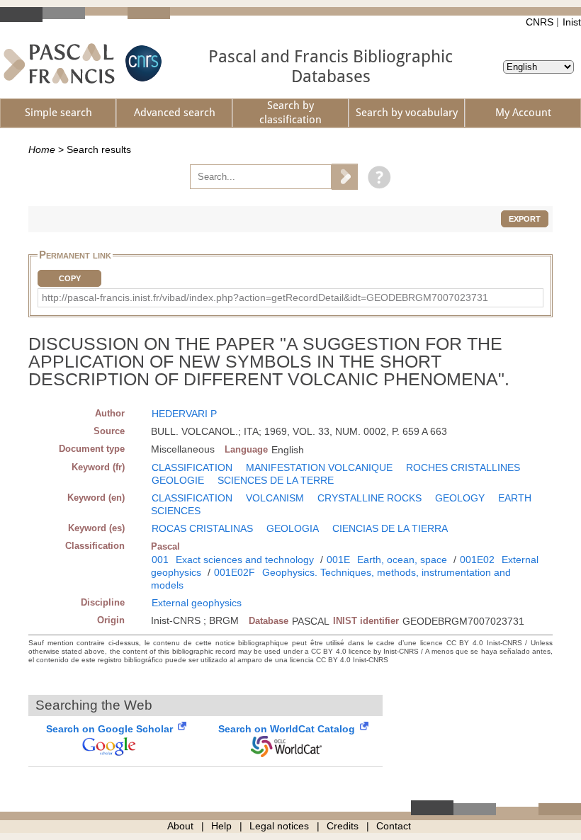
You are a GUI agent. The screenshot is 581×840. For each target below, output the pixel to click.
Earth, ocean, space (402, 559)
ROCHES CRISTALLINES (463, 467)
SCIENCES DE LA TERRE (276, 480)
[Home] (59, 63)
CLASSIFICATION (192, 467)
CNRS (539, 22)
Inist (572, 22)
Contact (393, 826)
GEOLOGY (460, 498)
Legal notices (279, 826)
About (180, 826)
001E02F (234, 572)
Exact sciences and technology (245, 559)
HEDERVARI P (184, 413)
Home (41, 149)
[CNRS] (141, 63)
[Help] (376, 176)
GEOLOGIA (292, 528)
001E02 (477, 559)
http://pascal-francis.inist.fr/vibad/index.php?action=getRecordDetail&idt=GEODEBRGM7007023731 (265, 297)
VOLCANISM (275, 498)
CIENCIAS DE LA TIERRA (390, 528)
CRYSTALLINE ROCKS (369, 498)
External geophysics (197, 602)
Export (525, 219)
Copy (70, 278)
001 (160, 559)
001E (338, 559)
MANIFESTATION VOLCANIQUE (319, 467)
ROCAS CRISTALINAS (202, 528)
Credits (343, 826)
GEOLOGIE (178, 480)
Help (221, 826)
